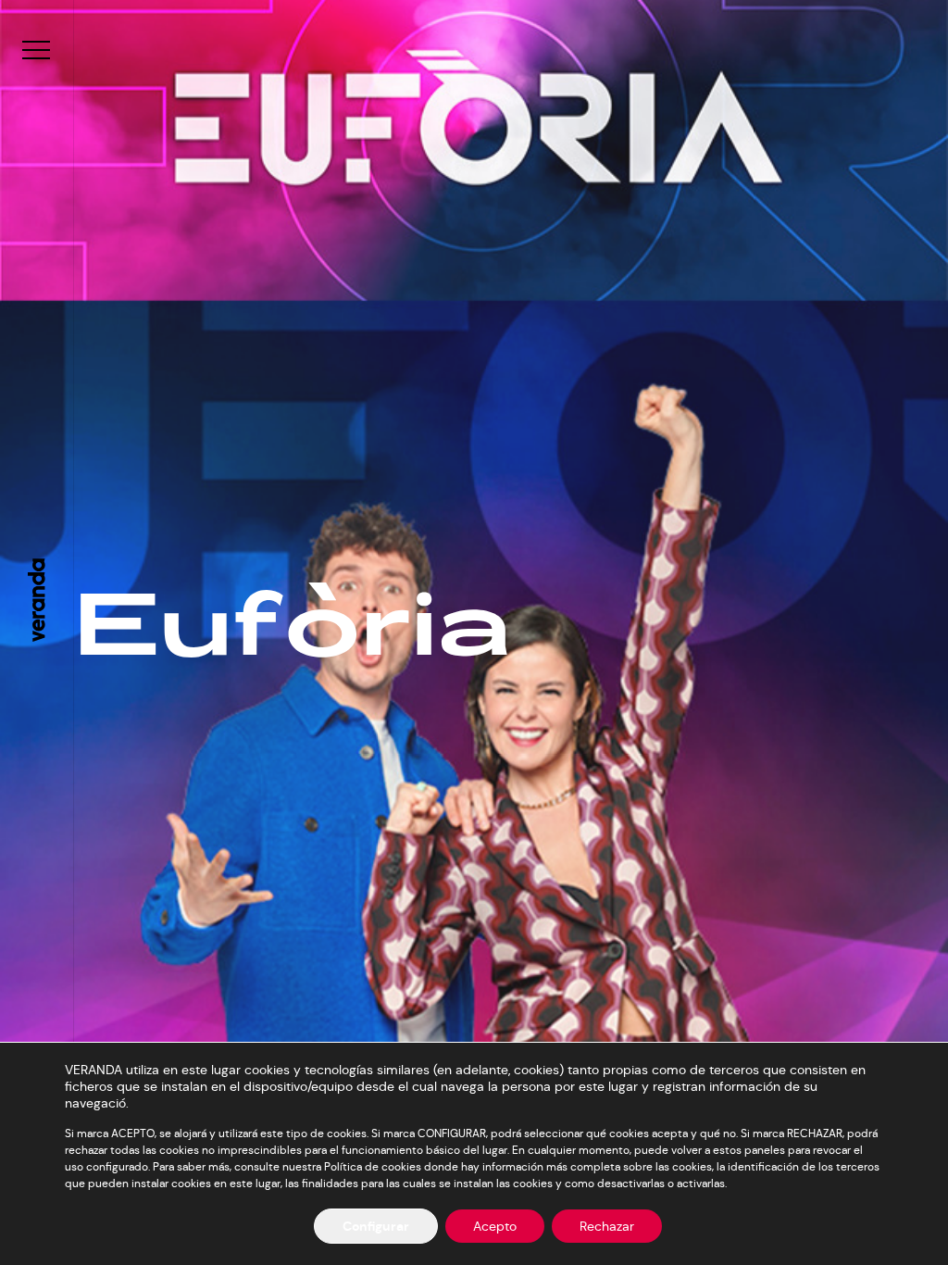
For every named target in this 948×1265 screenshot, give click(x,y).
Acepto (495, 1226)
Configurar (376, 1226)
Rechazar (607, 1226)
